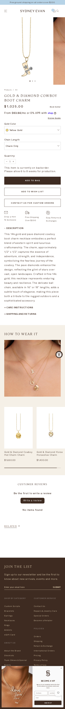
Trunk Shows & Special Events (15, 662)
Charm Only (12, 146)
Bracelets (9, 611)
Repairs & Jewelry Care (45, 611)
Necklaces (9, 620)
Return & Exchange (43, 646)
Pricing (37, 655)
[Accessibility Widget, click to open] (59, 354)
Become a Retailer (43, 620)
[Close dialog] (61, 668)
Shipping (38, 641)
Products (8, 90)
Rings (7, 625)
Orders (37, 636)
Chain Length (12, 140)
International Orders (44, 651)
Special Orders (41, 616)
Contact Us (39, 606)
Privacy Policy (41, 660)
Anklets (8, 630)
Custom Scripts (12, 606)
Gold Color (10, 124)
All (16, 90)
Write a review (32, 500)
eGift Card (9, 635)
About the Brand (12, 651)
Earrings (8, 616)
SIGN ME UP (48, 703)
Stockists (9, 655)
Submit (57, 587)
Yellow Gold (15, 130)
